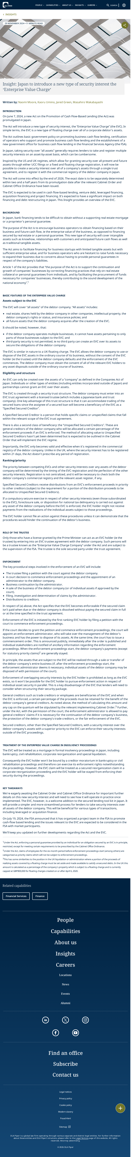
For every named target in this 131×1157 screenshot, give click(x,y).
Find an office (65, 1052)
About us (66, 5)
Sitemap (63, 1126)
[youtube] (75, 1032)
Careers (91, 5)
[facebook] (55, 1032)
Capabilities (52, 5)
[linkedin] (45, 1020)
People (38, 5)
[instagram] (85, 1020)
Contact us (65, 1074)
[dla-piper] (13, 5)
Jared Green (63, 102)
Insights (79, 5)
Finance (40, 896)
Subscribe (65, 1063)
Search (113, 5)
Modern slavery (65, 1111)
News (65, 984)
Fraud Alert (65, 1118)
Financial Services (16, 896)
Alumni (65, 1003)
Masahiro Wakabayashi (88, 102)
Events (65, 994)
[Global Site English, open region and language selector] (124, 5)
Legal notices (65, 1091)
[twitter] (65, 1020)
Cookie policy (65, 1105)
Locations (65, 975)
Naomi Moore (27, 102)
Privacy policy (65, 1098)
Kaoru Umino (46, 102)
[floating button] (120, 1108)
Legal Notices (82, 1138)
